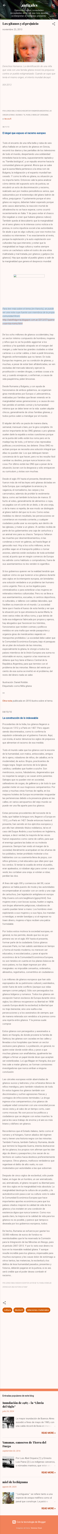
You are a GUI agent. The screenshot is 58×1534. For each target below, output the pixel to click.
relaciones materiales (38, 1310)
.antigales (29, 5)
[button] (54, 24)
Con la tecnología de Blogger (31, 1522)
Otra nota (7, 700)
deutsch (19, 1310)
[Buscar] (54, 6)
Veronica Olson (36, 1528)
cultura (7, 1310)
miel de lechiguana (15, 1482)
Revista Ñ (7, 119)
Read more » (49, 1433)
